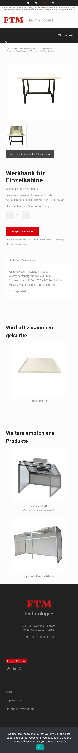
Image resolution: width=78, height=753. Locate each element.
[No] (73, 741)
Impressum (13, 700)
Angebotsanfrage (22, 231)
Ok (40, 747)
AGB (9, 692)
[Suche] (3, 43)
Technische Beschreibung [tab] (23, 260)
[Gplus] (9, 668)
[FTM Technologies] (31, 20)
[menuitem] (3, 43)
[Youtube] (20, 668)
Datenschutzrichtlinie (20, 709)
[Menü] (12, 43)
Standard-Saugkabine (16, 243)
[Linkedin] (14, 668)
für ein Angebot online (63, 10)
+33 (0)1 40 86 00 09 (35, 7)
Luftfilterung (58, 239)
